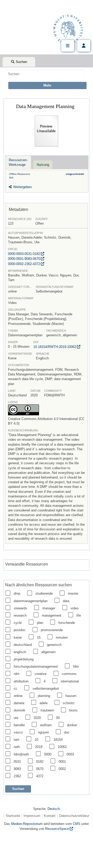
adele (44, 703)
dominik (19, 710)
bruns (73, 710)
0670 (39, 769)
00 (58, 718)
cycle (18, 623)
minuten (62, 637)
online (18, 696)
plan (40, 623)
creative (41, 674)
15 (39, 637)
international (70, 681)
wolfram (46, 725)
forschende (66, 623)
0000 (47, 754)
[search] (45, 74)
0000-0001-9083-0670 (24, 259)
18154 (58, 740)
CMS (76, 824)
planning (44, 696)
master (73, 593)
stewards (20, 608)
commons (69, 674)
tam (16, 740)
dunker (72, 725)
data (66, 601)
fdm (76, 666)
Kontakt (50, 816)
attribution (21, 681)
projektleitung (24, 659)
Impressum (32, 816)
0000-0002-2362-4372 (24, 264)
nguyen (43, 732)
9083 (17, 769)
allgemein (48, 652)
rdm (16, 674)
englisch (20, 652)
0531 (17, 762)
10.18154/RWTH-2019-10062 (54, 347)
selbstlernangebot (46, 688)
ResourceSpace (57, 829)
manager (48, 608)
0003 (70, 754)
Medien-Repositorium (27, 824)
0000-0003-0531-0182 (24, 254)
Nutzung (43, 165)
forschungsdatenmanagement (36, 666)
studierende (44, 593)
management (51, 615)
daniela (19, 703)
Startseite (13, 816)
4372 (39, 776)
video (75, 608)
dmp (17, 593)
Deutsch (54, 809)
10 (36, 740)
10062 (62, 747)
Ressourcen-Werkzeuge (18, 162)
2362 (17, 776)
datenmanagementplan (31, 601)
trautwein (47, 710)
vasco (18, 732)
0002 (62, 769)
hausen (70, 696)
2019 (38, 747)
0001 (62, 762)
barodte (19, 725)
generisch (54, 645)
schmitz (69, 703)
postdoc (20, 630)
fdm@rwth (21, 754)
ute (16, 718)
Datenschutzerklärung (75, 816)
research (20, 615)
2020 (37, 718)
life (78, 615)
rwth (17, 747)
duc (66, 732)
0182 (39, 762)
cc (15, 688)
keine (18, 637)
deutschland (23, 645)
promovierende (52, 630)
